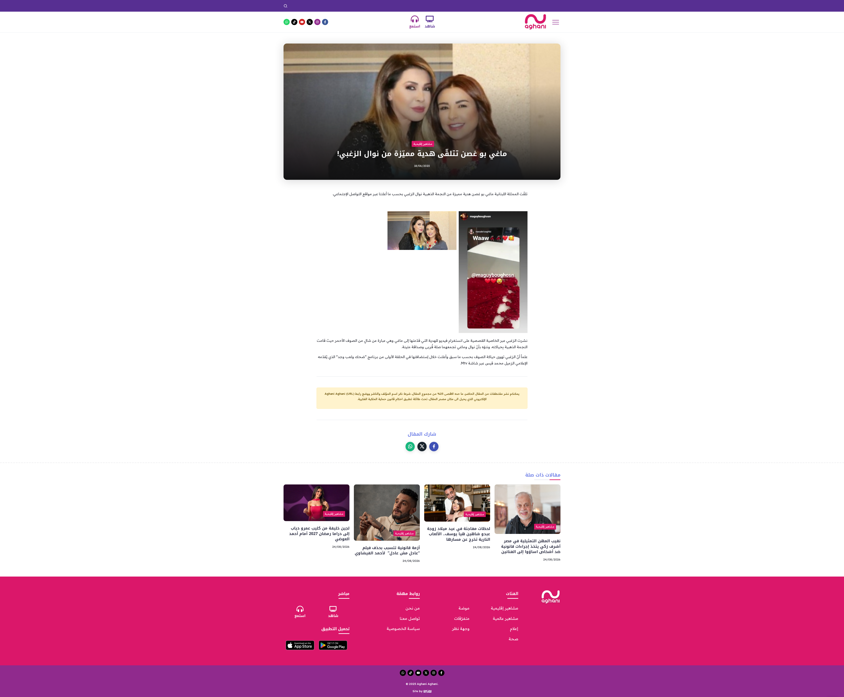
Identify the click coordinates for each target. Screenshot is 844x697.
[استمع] (415, 19)
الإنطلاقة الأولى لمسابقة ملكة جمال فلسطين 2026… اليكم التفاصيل (378, 5)
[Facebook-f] (325, 22)
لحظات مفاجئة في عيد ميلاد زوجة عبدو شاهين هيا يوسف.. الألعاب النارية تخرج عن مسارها (458, 534)
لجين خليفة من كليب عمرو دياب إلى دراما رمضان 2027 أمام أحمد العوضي (319, 533)
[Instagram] (317, 22)
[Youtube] (302, 22)
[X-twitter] (310, 22)
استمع (414, 26)
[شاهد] (430, 19)
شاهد (430, 26)
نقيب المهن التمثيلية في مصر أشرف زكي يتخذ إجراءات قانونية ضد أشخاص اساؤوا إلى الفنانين (490, 5)
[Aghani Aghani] (535, 21)
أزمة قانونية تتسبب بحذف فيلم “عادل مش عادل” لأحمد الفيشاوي (387, 550)
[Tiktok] (294, 22)
